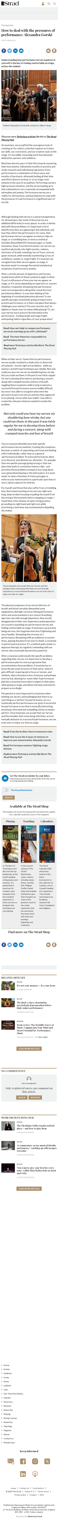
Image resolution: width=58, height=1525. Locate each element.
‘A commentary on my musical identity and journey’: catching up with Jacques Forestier (37, 1148)
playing (29, 812)
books (46, 812)
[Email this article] (21, 50)
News (6, 1381)
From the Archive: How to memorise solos (31, 731)
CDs (11, 814)
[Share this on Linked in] (15, 50)
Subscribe (8, 1410)
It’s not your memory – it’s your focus (36, 985)
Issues (6, 1377)
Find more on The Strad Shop (29, 932)
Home (6, 1365)
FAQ (42, 1495)
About (6, 1434)
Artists (7, 1369)
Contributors (38, 1488)
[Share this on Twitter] (9, 50)
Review (20, 1021)
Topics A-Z (29, 1491)
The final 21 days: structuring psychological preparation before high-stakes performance (34, 1005)
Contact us (8, 1438)
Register (35, 1097)
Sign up (9, 797)
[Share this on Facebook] (3, 50)
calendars (17, 814)
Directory (8, 1401)
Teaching (28, 821)
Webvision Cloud (35, 1517)
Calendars (47, 821)
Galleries (8, 1373)
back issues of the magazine (37, 814)
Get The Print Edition (13, 1393)
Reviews (7, 1406)
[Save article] (54, 50)
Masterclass (9, 1442)
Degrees (7, 1430)
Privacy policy (20, 1495)
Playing (10, 821)
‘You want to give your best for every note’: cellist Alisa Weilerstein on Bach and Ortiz (36, 1170)
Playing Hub (7, 25)
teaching (39, 812)
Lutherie (7, 1385)
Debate (7, 1397)
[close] (56, 45)
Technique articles (26, 136)
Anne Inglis (42, 1037)
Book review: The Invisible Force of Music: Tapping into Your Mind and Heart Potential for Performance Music (35, 1029)
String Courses (10, 1418)
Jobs (6, 1389)
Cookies (33, 1495)
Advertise (8, 1422)
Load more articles (29, 1049)
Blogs (19, 982)
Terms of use (43, 1491)
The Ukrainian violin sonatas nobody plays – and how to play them (36, 1127)
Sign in (20, 45)
